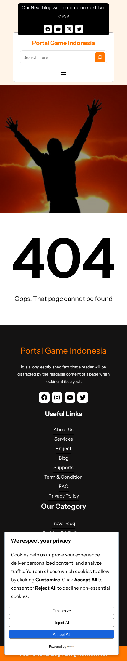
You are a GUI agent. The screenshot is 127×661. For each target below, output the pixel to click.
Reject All (61, 622)
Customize (62, 611)
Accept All (61, 634)
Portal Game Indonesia (63, 42)
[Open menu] (63, 73)
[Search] (100, 57)
